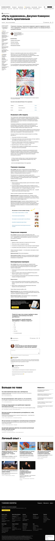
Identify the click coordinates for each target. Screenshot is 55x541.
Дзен (51, 503)
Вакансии (34, 527)
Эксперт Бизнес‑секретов (19, 365)
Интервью (34, 515)
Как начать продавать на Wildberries (15, 516)
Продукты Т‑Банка (36, 526)
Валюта (44, 521)
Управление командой (46, 519)
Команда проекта (35, 525)
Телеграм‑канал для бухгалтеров (5, 532)
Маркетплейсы (25, 515)
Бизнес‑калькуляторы (5, 530)
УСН (2, 526)
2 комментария (46, 22)
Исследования (14, 527)
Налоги (3, 525)
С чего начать (4, 517)
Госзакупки (45, 520)
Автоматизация (45, 518)
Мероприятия (25, 527)
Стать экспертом (35, 530)
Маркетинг (45, 515)
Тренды (13, 526)
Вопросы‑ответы (4, 518)
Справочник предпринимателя (27, 530)
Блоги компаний (25, 525)
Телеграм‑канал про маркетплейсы (26, 520)
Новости (13, 525)
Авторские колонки (36, 517)
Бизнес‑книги (25, 526)
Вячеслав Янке (15, 357)
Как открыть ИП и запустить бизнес (16, 518)
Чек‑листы (3, 519)
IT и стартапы (25, 517)
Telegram (39, 503)
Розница (24, 518)
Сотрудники (45, 517)
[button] (44, 7)
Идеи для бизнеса (4, 515)
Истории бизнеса (35, 518)
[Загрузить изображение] (38, 353)
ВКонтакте (45, 503)
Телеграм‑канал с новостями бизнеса (16, 529)
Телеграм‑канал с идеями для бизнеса (5, 521)
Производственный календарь (6, 527)
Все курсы (13, 521)
